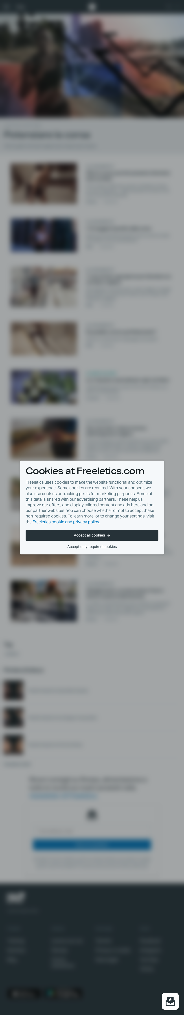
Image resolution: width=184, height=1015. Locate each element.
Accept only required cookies (92, 546)
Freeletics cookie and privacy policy (66, 521)
